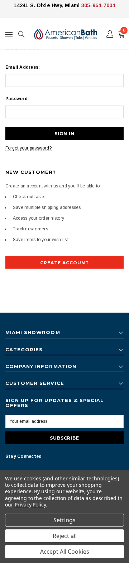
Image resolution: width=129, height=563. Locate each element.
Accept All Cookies (64, 551)
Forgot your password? (28, 148)
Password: (17, 98)
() (124, 30)
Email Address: (22, 67)
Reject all (65, 536)
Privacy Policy (30, 504)
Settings (64, 520)
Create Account (64, 262)
